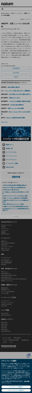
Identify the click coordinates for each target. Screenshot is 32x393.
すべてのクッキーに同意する (16, 386)
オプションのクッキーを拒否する (16, 390)
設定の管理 (26, 381)
